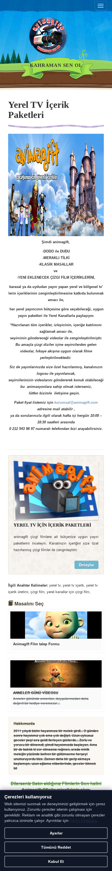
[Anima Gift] (56, 39)
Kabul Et (56, 861)
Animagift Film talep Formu (36, 643)
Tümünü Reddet (56, 847)
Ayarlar (56, 833)
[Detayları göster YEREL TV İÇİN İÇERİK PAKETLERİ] (56, 490)
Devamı (56, 625)
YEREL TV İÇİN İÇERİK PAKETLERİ (52, 525)
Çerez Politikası (83, 821)
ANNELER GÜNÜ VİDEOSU (35, 692)
